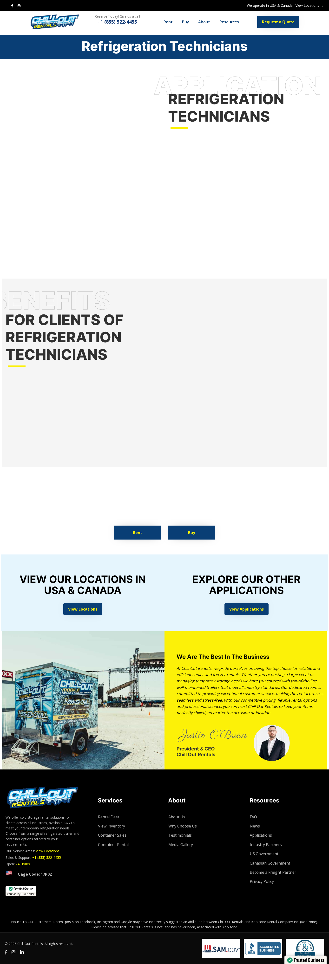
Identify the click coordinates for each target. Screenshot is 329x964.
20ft (300, 205)
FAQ (253, 817)
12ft (219, 205)
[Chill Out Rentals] (60, 21)
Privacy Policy (262, 881)
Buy (185, 22)
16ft (236, 205)
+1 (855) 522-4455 (46, 857)
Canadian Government (270, 863)
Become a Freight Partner (273, 872)
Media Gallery (180, 844)
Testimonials (180, 835)
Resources (229, 22)
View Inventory (111, 826)
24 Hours (23, 864)
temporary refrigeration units (95, 483)
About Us (176, 817)
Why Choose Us (182, 826)
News (255, 826)
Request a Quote (278, 22)
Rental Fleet (108, 817)
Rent (168, 22)
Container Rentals (114, 844)
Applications (261, 835)
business (156, 490)
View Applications (246, 609)
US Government (264, 853)
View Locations (82, 609)
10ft (210, 205)
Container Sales (112, 835)
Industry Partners (266, 844)
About (204, 22)
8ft (202, 205)
